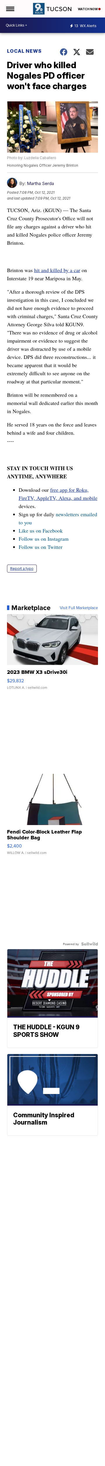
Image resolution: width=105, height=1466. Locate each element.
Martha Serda (40, 183)
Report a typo (22, 568)
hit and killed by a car (57, 270)
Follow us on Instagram (44, 538)
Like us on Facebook (41, 530)
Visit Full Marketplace (79, 608)
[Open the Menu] (9, 8)
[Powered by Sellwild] (89, 944)
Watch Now (88, 9)
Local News (24, 51)
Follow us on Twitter (40, 546)
